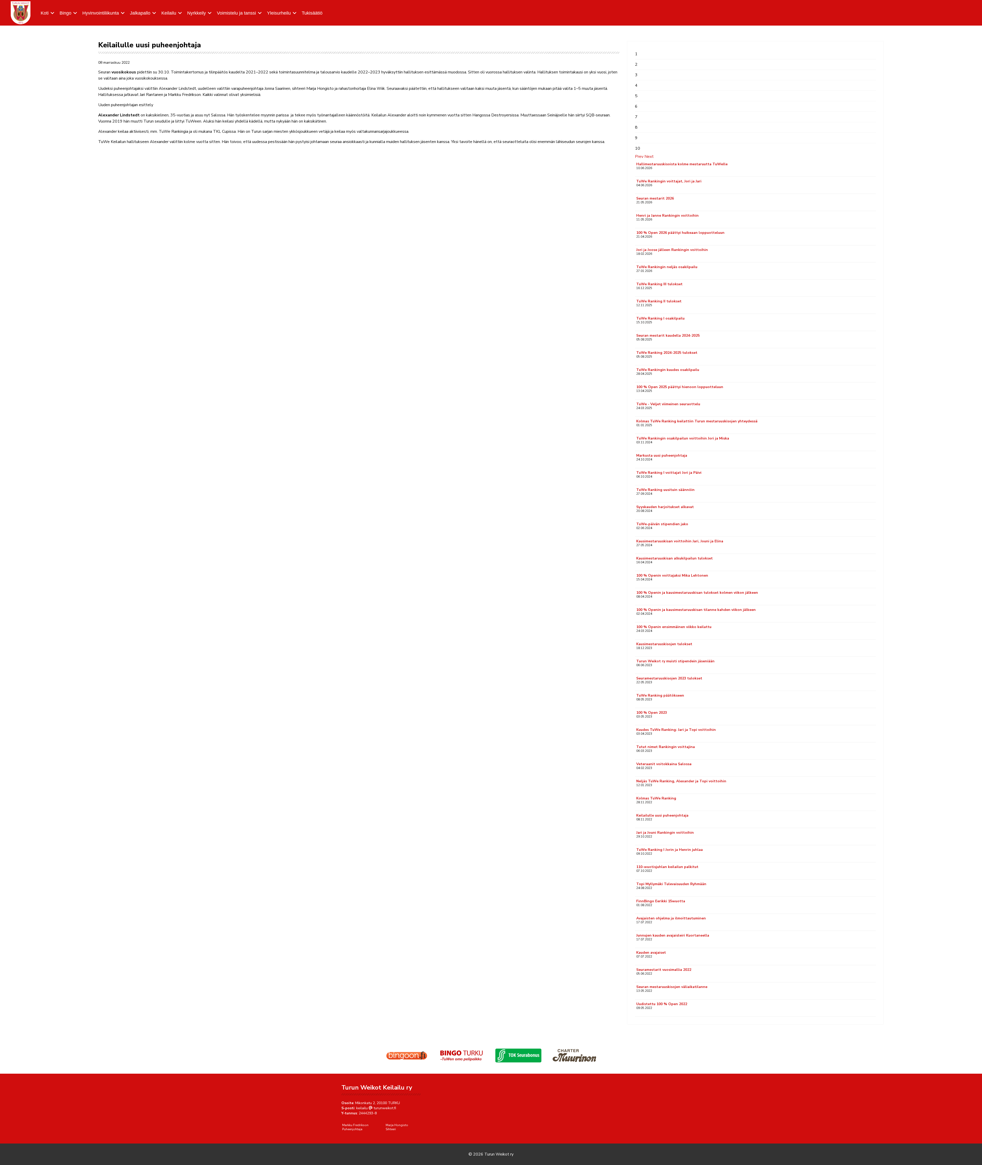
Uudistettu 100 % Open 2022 (661, 1004)
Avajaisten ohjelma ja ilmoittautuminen (671, 918)
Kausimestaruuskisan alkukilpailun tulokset (674, 558)
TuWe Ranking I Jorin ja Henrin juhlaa (669, 849)
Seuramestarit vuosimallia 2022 (663, 969)
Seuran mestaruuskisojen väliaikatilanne (671, 986)
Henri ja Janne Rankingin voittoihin (667, 215)
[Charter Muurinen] (574, 1055)
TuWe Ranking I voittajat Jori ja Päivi (668, 472)
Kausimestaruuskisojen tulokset (664, 644)
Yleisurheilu (279, 13)
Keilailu (168, 13)
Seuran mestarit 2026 (655, 198)
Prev (639, 156)
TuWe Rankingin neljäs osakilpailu (666, 267)
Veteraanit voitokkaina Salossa (663, 764)
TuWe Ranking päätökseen (660, 695)
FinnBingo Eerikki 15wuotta (660, 901)
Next (649, 156)
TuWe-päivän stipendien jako (662, 524)
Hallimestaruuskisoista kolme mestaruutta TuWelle (682, 164)
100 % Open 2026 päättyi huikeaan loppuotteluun (680, 232)
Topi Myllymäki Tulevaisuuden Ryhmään (671, 884)
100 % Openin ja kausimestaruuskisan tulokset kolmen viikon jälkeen (697, 592)
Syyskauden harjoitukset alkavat (665, 506)
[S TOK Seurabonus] (518, 1056)
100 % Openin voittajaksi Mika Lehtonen (672, 575)
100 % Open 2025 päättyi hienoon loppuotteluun (679, 386)
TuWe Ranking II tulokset (659, 301)
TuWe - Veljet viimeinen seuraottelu (668, 404)
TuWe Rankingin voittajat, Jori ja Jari (668, 181)
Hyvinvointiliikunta (100, 13)
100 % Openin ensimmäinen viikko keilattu (673, 626)
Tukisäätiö (312, 13)
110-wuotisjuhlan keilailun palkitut (667, 866)
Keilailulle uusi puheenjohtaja (662, 815)
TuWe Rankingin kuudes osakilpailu (667, 369)
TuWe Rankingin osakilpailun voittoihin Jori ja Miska (682, 438)
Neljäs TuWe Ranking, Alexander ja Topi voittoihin (681, 781)
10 (637, 148)
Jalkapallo (140, 13)
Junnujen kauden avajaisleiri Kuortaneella (672, 935)
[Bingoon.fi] (406, 1055)
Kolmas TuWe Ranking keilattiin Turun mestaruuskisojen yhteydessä (696, 421)
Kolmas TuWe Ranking (656, 798)
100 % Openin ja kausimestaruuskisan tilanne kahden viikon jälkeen (696, 609)
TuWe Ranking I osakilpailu (660, 318)
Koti (45, 13)
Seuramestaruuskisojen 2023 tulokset (669, 678)
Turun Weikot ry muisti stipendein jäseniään (675, 661)
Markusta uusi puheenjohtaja (661, 455)
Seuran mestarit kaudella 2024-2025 (668, 335)
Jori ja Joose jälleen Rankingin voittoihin (672, 249)
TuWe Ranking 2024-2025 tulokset (666, 352)
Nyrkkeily (196, 13)
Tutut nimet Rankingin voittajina (665, 746)
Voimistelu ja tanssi (236, 13)
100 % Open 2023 (651, 712)
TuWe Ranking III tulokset (659, 284)
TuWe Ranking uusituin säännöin (665, 489)
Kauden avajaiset (651, 952)
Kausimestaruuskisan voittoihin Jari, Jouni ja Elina (679, 541)
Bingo (65, 13)
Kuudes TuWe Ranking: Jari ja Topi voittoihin (676, 729)
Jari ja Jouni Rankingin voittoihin (665, 832)
